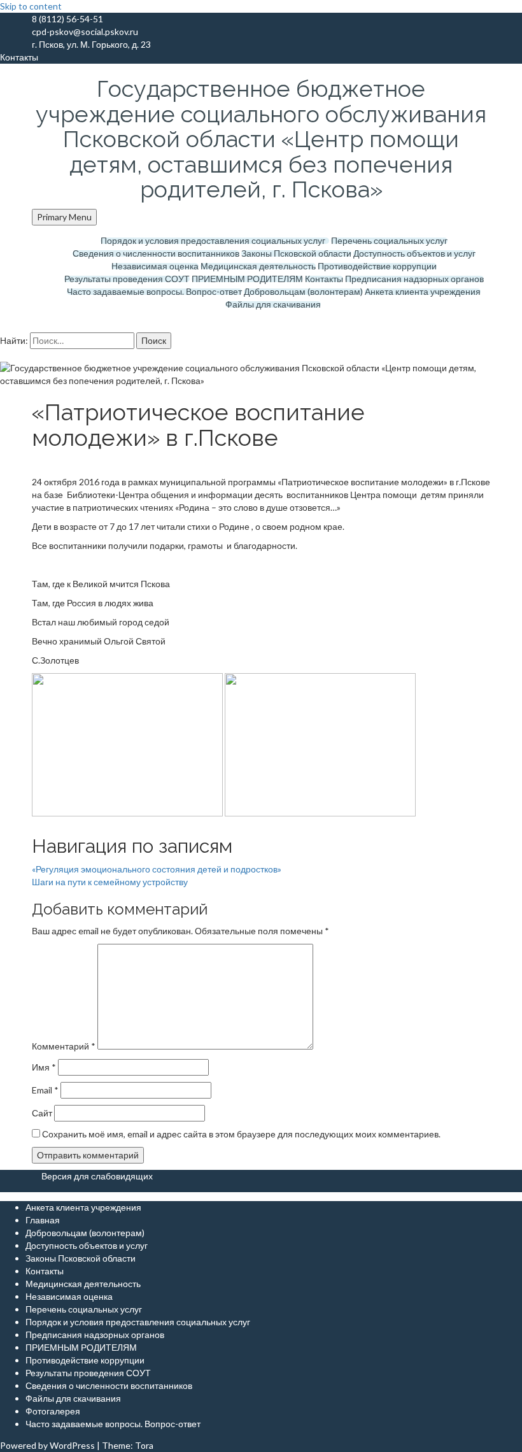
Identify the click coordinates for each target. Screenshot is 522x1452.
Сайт (42, 1112)
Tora (144, 1445)
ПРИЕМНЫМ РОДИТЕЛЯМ (247, 279)
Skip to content (31, 6)
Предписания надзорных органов (414, 279)
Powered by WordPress (47, 1445)
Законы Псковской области (296, 253)
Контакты (324, 279)
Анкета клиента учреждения (423, 291)
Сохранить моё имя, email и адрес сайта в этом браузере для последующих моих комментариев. (241, 1133)
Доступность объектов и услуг (414, 253)
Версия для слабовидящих (97, 1176)
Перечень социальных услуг (389, 241)
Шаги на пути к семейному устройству (110, 881)
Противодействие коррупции (377, 266)
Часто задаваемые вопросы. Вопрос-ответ (154, 291)
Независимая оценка (155, 266)
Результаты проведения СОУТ (127, 279)
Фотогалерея (52, 1411)
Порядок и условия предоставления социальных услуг (215, 241)
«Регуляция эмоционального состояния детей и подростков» (156, 869)
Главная (42, 1219)
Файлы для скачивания (273, 304)
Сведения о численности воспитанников (156, 253)
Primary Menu (64, 216)
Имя (44, 1067)
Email (45, 1090)
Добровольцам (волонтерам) (303, 291)
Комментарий (63, 1046)
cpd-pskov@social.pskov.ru (85, 31)
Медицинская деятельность (258, 266)
